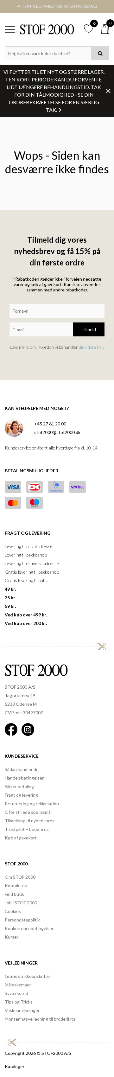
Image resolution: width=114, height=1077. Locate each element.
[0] (105, 29)
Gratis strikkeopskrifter (28, 976)
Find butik (14, 894)
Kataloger (14, 1066)
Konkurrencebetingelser (29, 928)
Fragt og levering (21, 795)
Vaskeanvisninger (22, 1010)
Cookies (13, 911)
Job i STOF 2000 (21, 902)
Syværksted (16, 993)
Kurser (11, 937)
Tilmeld (88, 329)
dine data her (91, 347)
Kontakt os (16, 885)
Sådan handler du (22, 769)
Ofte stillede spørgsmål (28, 812)
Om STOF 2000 (20, 877)
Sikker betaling (19, 786)
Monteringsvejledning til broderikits (40, 1019)
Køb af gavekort (21, 837)
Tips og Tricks (19, 1001)
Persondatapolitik (22, 919)
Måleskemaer (18, 984)
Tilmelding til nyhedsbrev (29, 820)
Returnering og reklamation (32, 803)
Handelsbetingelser (24, 778)
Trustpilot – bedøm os (27, 829)
